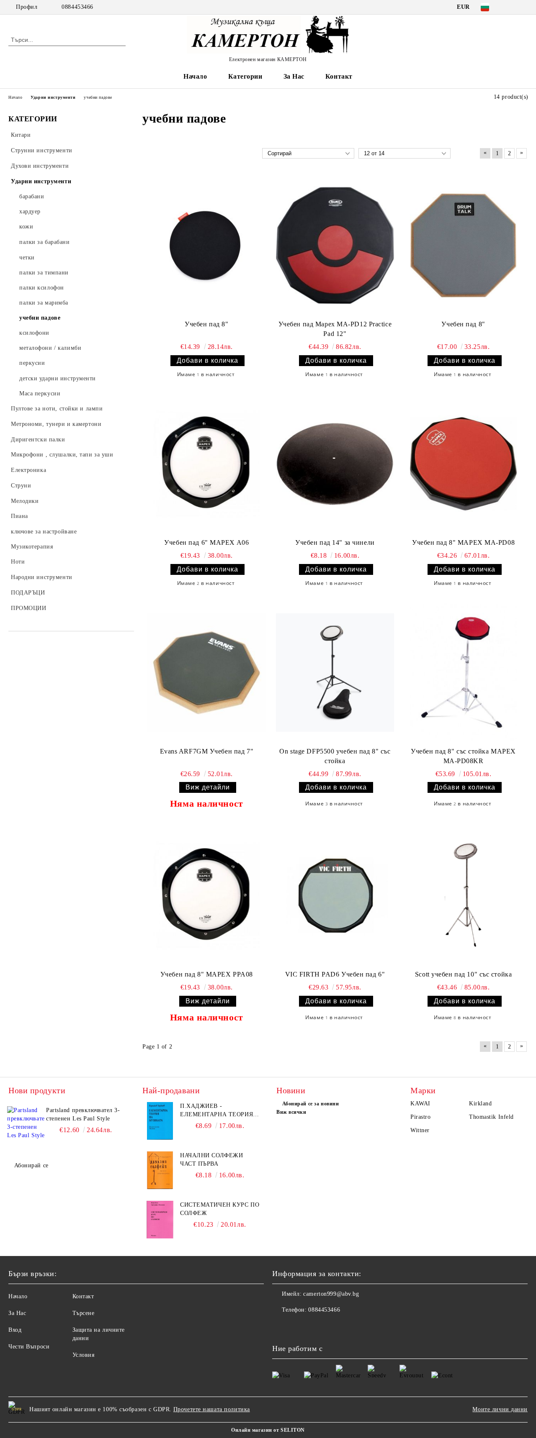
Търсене (83, 1313)
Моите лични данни (500, 1409)
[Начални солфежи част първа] (160, 1170)
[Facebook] (510, 7)
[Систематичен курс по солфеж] (160, 1219)
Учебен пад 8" (206, 324)
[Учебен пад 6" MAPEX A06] (206, 464)
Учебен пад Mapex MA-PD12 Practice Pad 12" (335, 328)
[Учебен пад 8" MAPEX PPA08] (206, 895)
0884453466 (77, 7)
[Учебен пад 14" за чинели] (335, 464)
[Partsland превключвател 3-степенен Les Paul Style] (26, 1125)
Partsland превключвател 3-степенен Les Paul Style (83, 1114)
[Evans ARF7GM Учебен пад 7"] (206, 672)
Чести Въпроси (28, 1346)
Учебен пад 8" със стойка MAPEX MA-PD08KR (463, 756)
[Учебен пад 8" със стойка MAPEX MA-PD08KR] (463, 672)
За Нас (293, 76)
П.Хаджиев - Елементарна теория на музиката (216, 1111)
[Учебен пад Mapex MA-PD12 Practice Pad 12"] (335, 245)
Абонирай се (31, 1165)
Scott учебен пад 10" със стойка (463, 974)
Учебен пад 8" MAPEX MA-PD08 (463, 542)
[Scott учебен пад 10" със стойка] (463, 895)
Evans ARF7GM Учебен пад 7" (207, 751)
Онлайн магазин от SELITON (268, 1430)
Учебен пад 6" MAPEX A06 (206, 542)
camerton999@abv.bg (331, 1294)
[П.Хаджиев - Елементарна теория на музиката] (160, 1121)
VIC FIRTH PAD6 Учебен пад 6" (335, 974)
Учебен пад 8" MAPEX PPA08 (206, 974)
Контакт (339, 76)
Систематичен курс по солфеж (219, 1209)
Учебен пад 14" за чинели (334, 542)
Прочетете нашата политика (211, 1409)
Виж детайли (208, 787)
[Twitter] (523, 7)
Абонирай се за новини (310, 1104)
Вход (14, 1330)
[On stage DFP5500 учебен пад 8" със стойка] (335, 672)
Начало (195, 76)
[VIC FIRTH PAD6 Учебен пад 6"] (335, 895)
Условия (83, 1355)
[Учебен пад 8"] (206, 245)
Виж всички (291, 1112)
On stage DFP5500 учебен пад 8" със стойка (334, 756)
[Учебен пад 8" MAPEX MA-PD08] (463, 464)
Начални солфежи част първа (211, 1159)
